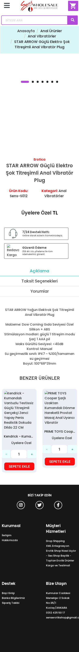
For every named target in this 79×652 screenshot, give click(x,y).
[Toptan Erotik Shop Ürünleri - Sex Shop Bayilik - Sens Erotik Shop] (40, 8)
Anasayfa (26, 30)
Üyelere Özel (36, 212)
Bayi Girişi (8, 593)
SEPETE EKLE (19, 466)
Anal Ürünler (51, 30)
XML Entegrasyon (57, 546)
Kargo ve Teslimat (58, 565)
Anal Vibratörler (42, 36)
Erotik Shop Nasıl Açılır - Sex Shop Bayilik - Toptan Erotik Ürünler (61, 555)
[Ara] (72, 20)
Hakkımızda (10, 540)
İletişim (6, 535)
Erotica (39, 159)
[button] (24, 82)
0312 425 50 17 (55, 613)
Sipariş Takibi (10, 603)
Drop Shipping (55, 541)
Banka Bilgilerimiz (13, 598)
